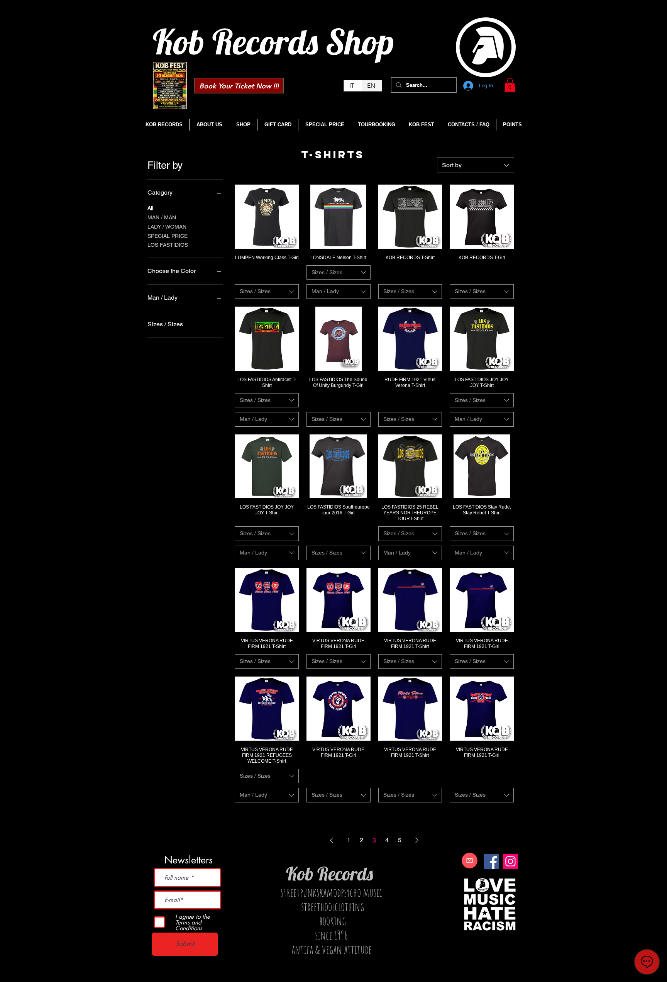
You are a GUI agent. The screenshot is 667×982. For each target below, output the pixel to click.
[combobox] (475, 165)
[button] (510, 85)
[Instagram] (510, 861)
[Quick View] (267, 217)
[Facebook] (491, 861)
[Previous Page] (331, 840)
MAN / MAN (161, 217)
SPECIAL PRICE (167, 236)
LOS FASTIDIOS (167, 245)
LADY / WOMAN (166, 227)
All (150, 208)
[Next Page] (417, 840)
